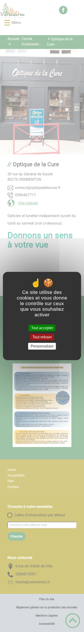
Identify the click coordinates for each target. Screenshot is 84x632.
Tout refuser (42, 337)
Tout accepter (42, 328)
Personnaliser (42, 346)
